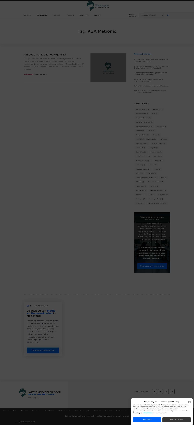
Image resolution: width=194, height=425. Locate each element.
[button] (189, 402)
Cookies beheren (176, 420)
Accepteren (147, 420)
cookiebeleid (147, 413)
